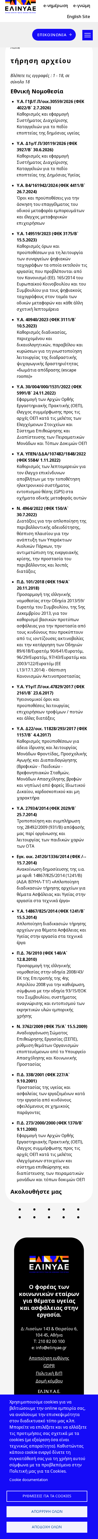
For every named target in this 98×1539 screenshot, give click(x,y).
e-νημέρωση (55, 5)
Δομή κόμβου (49, 1381)
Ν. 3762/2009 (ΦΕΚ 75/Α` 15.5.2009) (52, 1026)
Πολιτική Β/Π (49, 1373)
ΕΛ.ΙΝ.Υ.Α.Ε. (49, 1391)
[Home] (22, 6)
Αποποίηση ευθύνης (49, 1358)
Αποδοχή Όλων (47, 1526)
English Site (78, 16)
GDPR (49, 1366)
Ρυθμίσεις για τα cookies (46, 1495)
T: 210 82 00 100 (49, 1341)
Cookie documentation (28, 1479)
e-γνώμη (81, 5)
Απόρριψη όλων (46, 1511)
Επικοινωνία (52, 34)
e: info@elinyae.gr (49, 1347)
